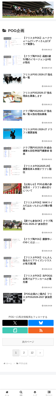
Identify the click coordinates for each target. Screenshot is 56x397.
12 (32, 352)
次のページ (28, 341)
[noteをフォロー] (15, 330)
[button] (50, 366)
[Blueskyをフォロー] (41, 323)
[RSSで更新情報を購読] (41, 330)
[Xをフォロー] (15, 323)
